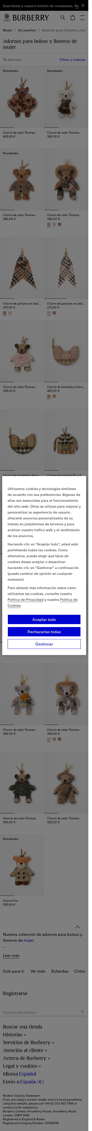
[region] (44, 565)
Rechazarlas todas (44, 632)
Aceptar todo (44, 619)
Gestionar (44, 644)
